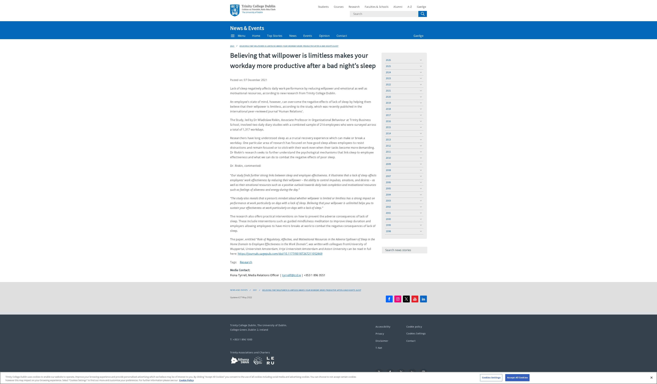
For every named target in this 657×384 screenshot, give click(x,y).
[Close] (651, 377)
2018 (388, 108)
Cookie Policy (186, 380)
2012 (388, 145)
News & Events (247, 28)
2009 (388, 164)
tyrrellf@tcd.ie (291, 275)
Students (323, 6)
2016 (388, 121)
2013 (388, 139)
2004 (388, 194)
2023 (388, 78)
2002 (388, 206)
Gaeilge (421, 6)
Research (354, 6)
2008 (388, 170)
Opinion (324, 36)
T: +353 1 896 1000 (241, 339)
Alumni (398, 6)
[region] (328, 378)
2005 (388, 188)
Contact (342, 36)
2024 (388, 72)
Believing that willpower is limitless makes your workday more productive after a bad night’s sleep (289, 46)
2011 (388, 151)
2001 (388, 212)
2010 (388, 157)
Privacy (380, 333)
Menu (241, 36)
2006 (388, 182)
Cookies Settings (416, 333)
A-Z (410, 6)
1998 (388, 231)
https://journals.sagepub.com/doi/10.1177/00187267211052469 (280, 254)
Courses (339, 6)
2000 (388, 219)
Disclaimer (382, 340)
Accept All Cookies (517, 377)
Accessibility (383, 326)
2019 (388, 102)
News (293, 36)
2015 (388, 127)
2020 (388, 96)
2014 (388, 133)
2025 (388, 66)
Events (307, 36)
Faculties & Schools (376, 6)
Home (256, 36)
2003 (388, 200)
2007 (388, 176)
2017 (388, 115)
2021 (232, 46)
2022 (388, 84)
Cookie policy (414, 326)
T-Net (379, 347)
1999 (388, 225)
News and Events (239, 290)
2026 (388, 60)
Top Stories (274, 36)
